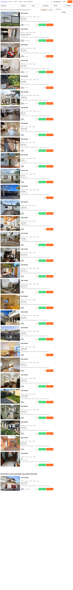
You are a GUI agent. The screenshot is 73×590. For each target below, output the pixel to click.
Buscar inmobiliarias (28, 1)
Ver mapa (64, 12)
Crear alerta (43, 9)
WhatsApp (41, 24)
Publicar (64, 1)
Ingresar (70, 1)
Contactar (49, 24)
